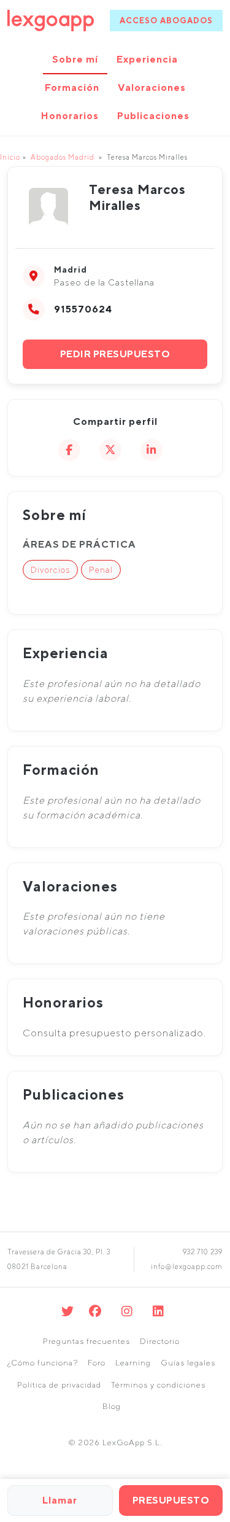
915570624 (83, 309)
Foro (96, 1362)
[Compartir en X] (110, 450)
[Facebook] (95, 1311)
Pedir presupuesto (115, 354)
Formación (72, 87)
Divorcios (50, 570)
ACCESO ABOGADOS (166, 20)
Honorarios (70, 116)
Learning (133, 1362)
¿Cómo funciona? (42, 1362)
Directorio (160, 1341)
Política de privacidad (59, 1384)
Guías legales (188, 1362)
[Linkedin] (158, 1311)
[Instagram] (127, 1311)
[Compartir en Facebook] (69, 450)
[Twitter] (67, 1311)
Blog (111, 1406)
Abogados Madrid (62, 157)
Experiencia (147, 59)
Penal (101, 570)
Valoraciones (152, 87)
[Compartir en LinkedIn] (151, 450)
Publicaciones (153, 116)
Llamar (59, 1500)
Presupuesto (171, 1500)
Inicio (10, 157)
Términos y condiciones (158, 1384)
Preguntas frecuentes (86, 1341)
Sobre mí (75, 59)
